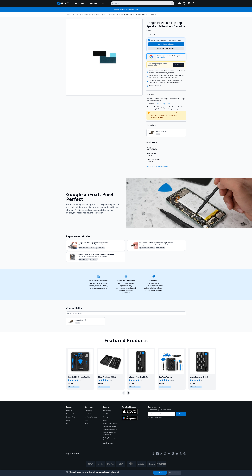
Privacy (105, 417)
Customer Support (72, 414)
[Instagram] (165, 453)
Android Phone (89, 14)
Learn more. (161, 58)
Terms (105, 420)
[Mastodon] (173, 453)
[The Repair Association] (184, 453)
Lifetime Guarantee (109, 426)
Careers (68, 420)
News (86, 423)
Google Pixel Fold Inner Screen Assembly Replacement (96, 254)
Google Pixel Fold (112, 14)
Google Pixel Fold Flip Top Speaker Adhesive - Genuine (138, 14)
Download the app (129, 407)
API (67, 423)
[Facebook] (157, 453)
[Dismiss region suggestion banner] (183, 473)
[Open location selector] (184, 3)
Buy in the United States (166, 44)
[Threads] (181, 453)
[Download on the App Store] (130, 411)
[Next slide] (128, 393)
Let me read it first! (156, 417)
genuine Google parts (163, 104)
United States (159, 473)
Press (86, 420)
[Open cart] (189, 3)
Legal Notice (107, 414)
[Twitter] (161, 453)
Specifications (151, 142)
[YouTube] (169, 453)
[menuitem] (80, 3)
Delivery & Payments (110, 430)
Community (88, 411)
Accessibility (107, 411)
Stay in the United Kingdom (166, 48)
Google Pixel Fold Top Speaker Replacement (93, 243)
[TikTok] (153, 453)
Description (150, 94)
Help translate (71, 453)
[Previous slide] (123, 393)
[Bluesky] (177, 454)
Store (68, 14)
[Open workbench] (180, 3)
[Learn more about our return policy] (160, 85)
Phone (79, 14)
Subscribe (181, 414)
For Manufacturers (91, 417)
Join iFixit (178, 65)
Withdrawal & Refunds (110, 423)
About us (69, 411)
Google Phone (100, 14)
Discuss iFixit (70, 417)
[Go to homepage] (63, 3)
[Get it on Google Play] (130, 418)
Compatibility (151, 125)
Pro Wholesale (89, 414)
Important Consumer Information (110, 434)
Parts (73, 14)
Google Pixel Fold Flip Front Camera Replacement (156, 243)
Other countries (174, 473)
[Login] (193, 3)
